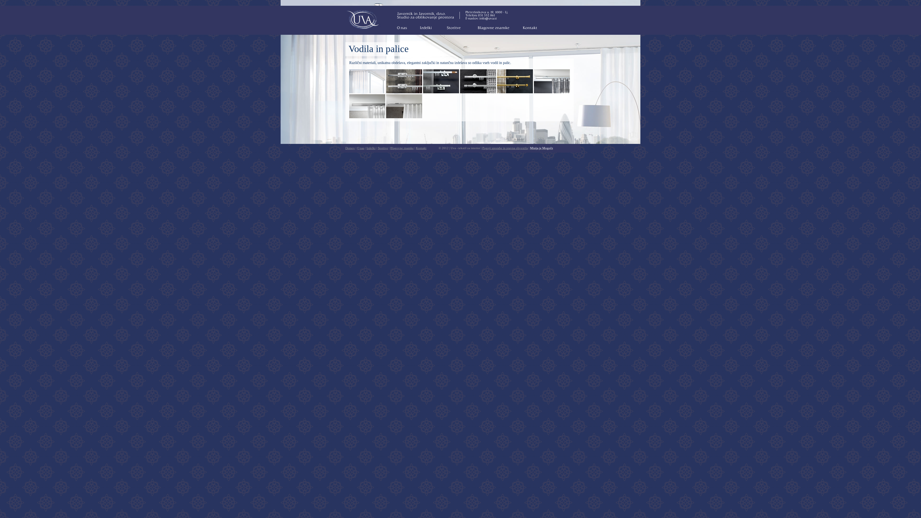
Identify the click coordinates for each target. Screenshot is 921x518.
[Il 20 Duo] (478, 92)
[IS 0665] (367, 117)
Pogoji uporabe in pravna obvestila (505, 148)
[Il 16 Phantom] (404, 92)
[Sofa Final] (367, 92)
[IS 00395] (552, 92)
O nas (401, 27)
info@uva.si (487, 18)
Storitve (453, 27)
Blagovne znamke (493, 27)
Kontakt (529, 27)
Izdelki (426, 27)
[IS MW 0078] (515, 92)
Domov (363, 19)
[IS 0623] (404, 117)
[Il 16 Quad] (441, 92)
